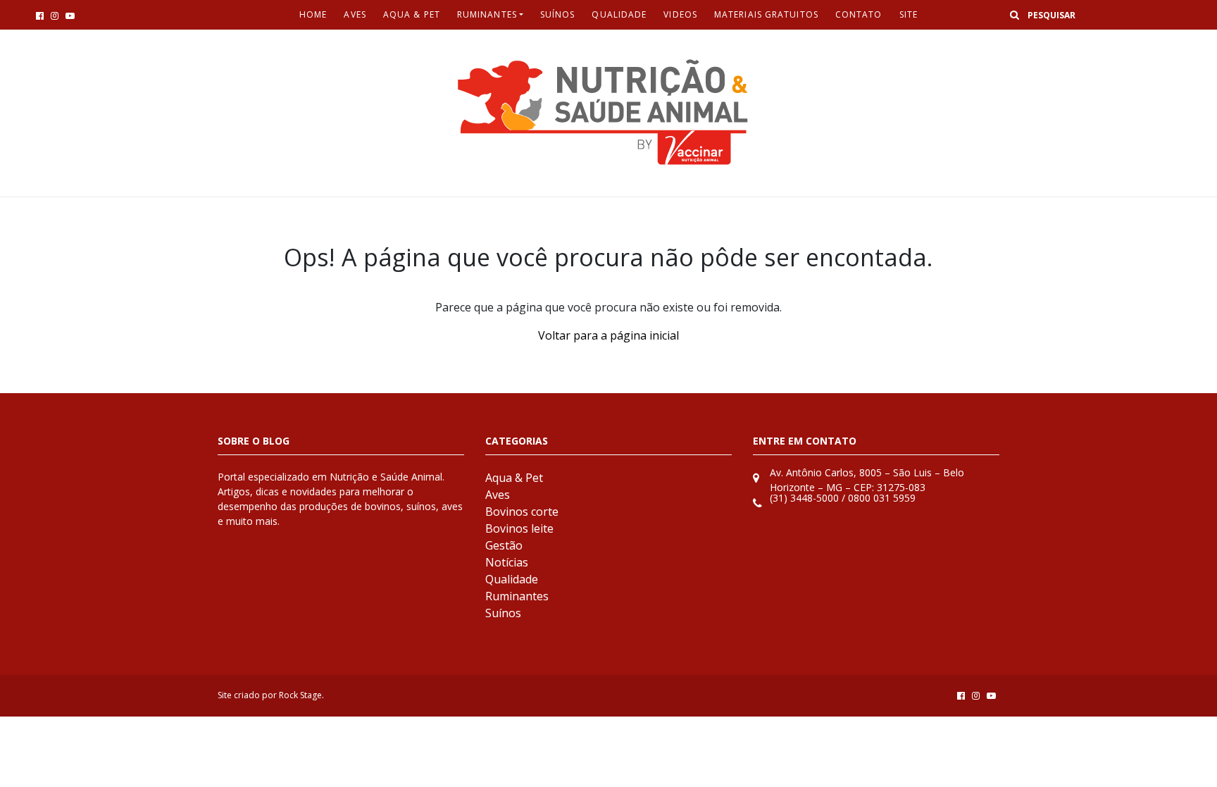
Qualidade (619, 14)
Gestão (504, 545)
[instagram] (54, 15)
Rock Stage (300, 695)
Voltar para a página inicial (608, 335)
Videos (680, 14)
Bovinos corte (521, 511)
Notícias (506, 562)
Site (908, 14)
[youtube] (70, 15)
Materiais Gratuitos (766, 14)
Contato (858, 14)
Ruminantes (487, 14)
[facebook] (39, 15)
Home (313, 14)
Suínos (557, 14)
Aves (355, 14)
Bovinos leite (519, 528)
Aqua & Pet (411, 14)
